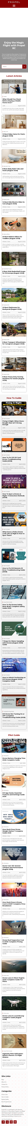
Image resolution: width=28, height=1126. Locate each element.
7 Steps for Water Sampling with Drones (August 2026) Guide (13, 642)
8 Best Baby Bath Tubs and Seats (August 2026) (12, 169)
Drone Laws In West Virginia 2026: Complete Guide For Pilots (13, 979)
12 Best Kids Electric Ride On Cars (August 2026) (13, 203)
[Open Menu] (14, 6)
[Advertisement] (14, 23)
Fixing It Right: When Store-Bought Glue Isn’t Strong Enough (13, 422)
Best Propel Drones (6, 1101)
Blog (3, 1079)
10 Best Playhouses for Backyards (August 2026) (11, 308)
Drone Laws (6, 975)
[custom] (15, 1122)
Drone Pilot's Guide (7, 602)
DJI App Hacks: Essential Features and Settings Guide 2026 (13, 794)
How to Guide (5, 1097)
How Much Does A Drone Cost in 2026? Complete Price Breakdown (13, 904)
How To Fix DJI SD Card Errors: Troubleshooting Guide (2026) (11, 459)
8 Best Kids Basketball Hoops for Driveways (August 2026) (13, 272)
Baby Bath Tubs (6, 166)
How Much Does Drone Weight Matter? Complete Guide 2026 (12, 831)
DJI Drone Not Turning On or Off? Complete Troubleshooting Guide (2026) (13, 715)
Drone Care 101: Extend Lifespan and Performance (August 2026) (12, 867)
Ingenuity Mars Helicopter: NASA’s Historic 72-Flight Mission (12, 1055)
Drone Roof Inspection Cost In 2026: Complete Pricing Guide (13, 941)
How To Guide (6, 418)
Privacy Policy (5, 1087)
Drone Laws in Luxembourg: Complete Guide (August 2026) (13, 1017)
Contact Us (4, 1084)
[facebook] (3, 1122)
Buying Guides (5, 1099)
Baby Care (5, 131)
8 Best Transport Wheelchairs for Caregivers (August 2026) (13, 343)
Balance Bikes (6, 234)
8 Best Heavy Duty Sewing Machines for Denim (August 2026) (13, 378)
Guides (5, 96)
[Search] (24, 67)
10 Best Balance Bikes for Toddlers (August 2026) (12, 237)
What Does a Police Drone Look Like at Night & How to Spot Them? (13, 533)
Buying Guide (6, 199)
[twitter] (7, 1122)
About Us (4, 1082)
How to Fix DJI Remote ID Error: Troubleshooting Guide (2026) (13, 570)
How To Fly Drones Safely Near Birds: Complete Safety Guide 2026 (13, 606)
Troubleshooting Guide (8, 711)
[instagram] (11, 1122)
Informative (5, 755)
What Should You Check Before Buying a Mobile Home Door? (11, 101)
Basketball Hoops (7, 268)
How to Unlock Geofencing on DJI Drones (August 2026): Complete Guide (14, 679)
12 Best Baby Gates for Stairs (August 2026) (13, 135)
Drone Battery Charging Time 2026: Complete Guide (13, 759)
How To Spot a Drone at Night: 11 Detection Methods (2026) (13, 495)
